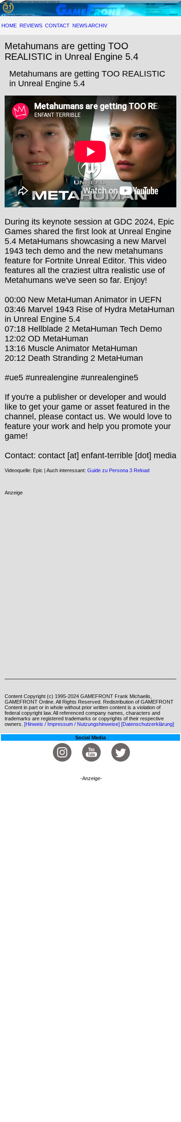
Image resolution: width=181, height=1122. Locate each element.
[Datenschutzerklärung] (147, 724)
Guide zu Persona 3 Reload (118, 470)
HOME (9, 25)
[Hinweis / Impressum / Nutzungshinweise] (72, 724)
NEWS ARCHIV (89, 25)
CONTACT (57, 25)
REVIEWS (30, 25)
